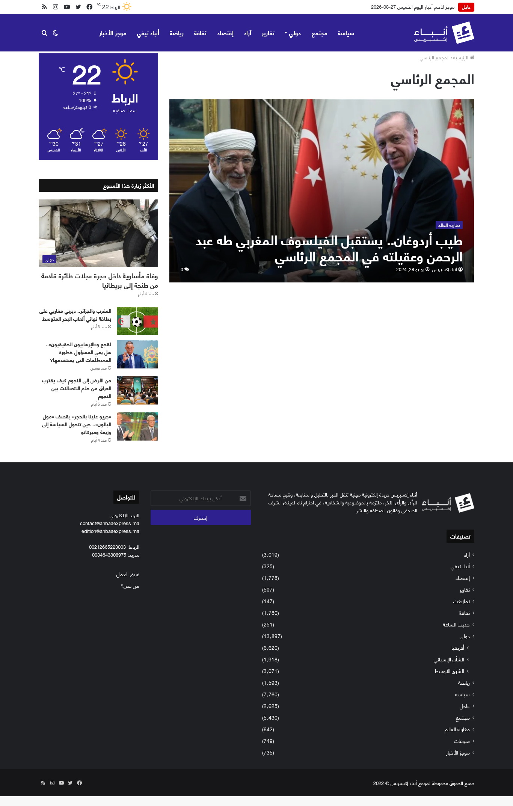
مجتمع (319, 32)
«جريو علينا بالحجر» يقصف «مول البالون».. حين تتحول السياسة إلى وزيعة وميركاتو (76, 423)
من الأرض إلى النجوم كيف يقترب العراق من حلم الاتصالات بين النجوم (76, 387)
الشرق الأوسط (449, 671)
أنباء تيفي (148, 32)
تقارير (268, 32)
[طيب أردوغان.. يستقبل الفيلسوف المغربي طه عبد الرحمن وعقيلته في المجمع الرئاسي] (321, 190)
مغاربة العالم (457, 729)
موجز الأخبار (113, 32)
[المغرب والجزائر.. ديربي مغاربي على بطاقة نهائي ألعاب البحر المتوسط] (137, 321)
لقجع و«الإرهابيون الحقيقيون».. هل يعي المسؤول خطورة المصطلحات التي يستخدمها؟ (78, 351)
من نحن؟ (130, 585)
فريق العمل (127, 573)
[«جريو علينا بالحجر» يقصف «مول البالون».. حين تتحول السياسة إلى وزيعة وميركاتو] (137, 426)
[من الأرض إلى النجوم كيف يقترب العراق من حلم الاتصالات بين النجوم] (137, 390)
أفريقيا (457, 647)
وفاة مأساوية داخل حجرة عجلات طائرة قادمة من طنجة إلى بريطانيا (99, 280)
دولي (295, 32)
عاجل (465, 705)
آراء (247, 32)
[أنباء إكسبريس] (444, 32)
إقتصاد (225, 32)
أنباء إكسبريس (444, 269)
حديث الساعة (456, 624)
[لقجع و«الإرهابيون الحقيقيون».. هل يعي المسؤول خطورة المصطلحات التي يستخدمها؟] (137, 354)
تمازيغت (461, 601)
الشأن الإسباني (449, 659)
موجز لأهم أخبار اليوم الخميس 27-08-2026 (412, 6)
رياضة (177, 32)
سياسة (346, 32)
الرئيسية (461, 57)
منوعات (462, 740)
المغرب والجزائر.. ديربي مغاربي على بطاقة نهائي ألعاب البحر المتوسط (75, 314)
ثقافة (200, 32)
